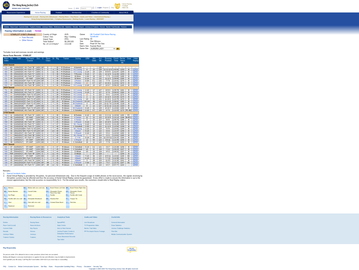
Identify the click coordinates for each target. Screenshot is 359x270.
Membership (76, 13)
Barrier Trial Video (90, 228)
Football (125, 6)
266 (5, 106)
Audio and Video (86, 17)
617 (5, 120)
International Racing (101, 17)
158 (5, 163)
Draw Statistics (116, 225)
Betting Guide (78, 19)
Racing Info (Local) (31, 17)
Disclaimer (87, 266)
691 (5, 147)
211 (5, 79)
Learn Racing (90, 19)
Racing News (64, 17)
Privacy (79, 266)
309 (5, 160)
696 (5, 92)
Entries (6, 27)
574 (5, 70)
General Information (118, 222)
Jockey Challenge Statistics (120, 228)
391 (5, 74)
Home (70, 8)
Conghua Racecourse (63, 19)
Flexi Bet (114, 231)
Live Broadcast (89, 222)
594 (5, 149)
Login (99, 7)
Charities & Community (100, 13)
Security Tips (97, 266)
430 (5, 156)
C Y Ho (77, 138)
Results (75, 27)
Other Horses (27, 40)
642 (5, 117)
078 (5, 83)
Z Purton (78, 81)
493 (5, 154)
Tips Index (60, 239)
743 (5, 115)
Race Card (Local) (9, 225)
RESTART (100, 19)
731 (5, 67)
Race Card (14, 27)
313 (5, 104)
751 (5, 90)
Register (106, 7)
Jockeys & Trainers (92, 27)
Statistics (68, 27)
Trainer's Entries (35, 27)
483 (5, 72)
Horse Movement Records (66, 236)
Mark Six (125, 7)
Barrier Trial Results (113, 27)
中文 (77, 8)
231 (5, 133)
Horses (102, 27)
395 (5, 101)
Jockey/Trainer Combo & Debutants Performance (65, 232)
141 (5, 81)
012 (5, 110)
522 (5, 99)
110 (5, 138)
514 (5, 124)
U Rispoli (77, 122)
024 (5, 142)
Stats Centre (61, 225)
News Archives (35, 225)
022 (5, 85)
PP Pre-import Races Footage (94, 231)
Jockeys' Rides (47, 27)
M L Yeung (78, 124)
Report (81, 27)
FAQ (112, 7)
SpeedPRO (61, 222)
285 (5, 131)
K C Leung (78, 70)
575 (5, 97)
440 (5, 126)
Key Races (74, 17)
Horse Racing (127, 4)
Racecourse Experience (16, 13)
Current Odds (23, 27)
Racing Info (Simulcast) (48, 17)
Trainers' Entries (8, 237)
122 (5, 108)
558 (5, 122)
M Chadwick (77, 101)
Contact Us (12, 266)
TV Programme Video (91, 225)
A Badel (78, 106)
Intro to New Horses (64, 228)
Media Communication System (121, 234)
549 (5, 152)
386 (5, 129)
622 (5, 95)
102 (5, 165)
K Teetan (77, 117)
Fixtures (124, 27)
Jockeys (33, 234)
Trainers (33, 237)
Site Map (44, 266)
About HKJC (123, 13)
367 (5, 158)
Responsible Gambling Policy (65, 266)
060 (5, 140)
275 (5, 76)
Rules (51, 266)
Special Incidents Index (16, 173)
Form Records (27, 37)
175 (5, 135)
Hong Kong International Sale (42, 19)
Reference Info (59, 27)
